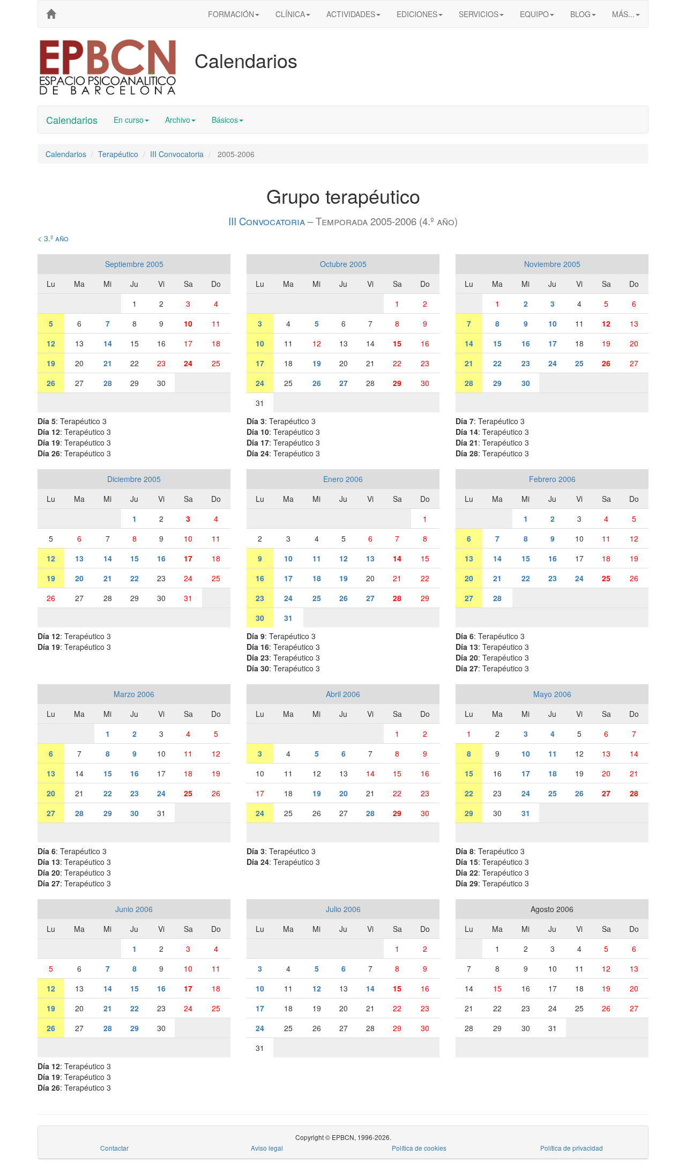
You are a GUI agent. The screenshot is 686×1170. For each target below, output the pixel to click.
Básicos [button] (225, 119)
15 (397, 343)
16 (525, 343)
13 (79, 558)
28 (107, 382)
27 (343, 382)
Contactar (114, 1147)
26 (51, 382)
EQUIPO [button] (534, 14)
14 (107, 343)
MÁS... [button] (623, 14)
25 (579, 363)
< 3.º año (53, 238)
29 (397, 382)
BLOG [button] (580, 14)
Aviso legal (267, 1147)
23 (525, 363)
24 (188, 363)
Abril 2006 (343, 693)
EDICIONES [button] (417, 14)
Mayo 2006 (552, 693)
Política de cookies (419, 1147)
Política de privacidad (571, 1147)
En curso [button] (129, 119)
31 (288, 617)
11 (316, 558)
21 (107, 363)
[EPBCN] (51, 14)
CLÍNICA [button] (290, 14)
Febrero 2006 (552, 478)
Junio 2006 (134, 909)
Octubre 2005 (343, 263)
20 (79, 578)
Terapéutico (118, 154)
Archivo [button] (177, 119)
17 (260, 363)
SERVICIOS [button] (478, 14)
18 (316, 578)
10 (188, 323)
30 (525, 382)
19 (51, 363)
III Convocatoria (177, 154)
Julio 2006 (343, 909)
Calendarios (72, 120)
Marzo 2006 (134, 693)
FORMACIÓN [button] (231, 14)
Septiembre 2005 (134, 263)
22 (497, 363)
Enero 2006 (343, 478)
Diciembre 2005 (134, 478)
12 (51, 343)
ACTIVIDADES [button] (350, 14)
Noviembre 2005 (552, 263)
